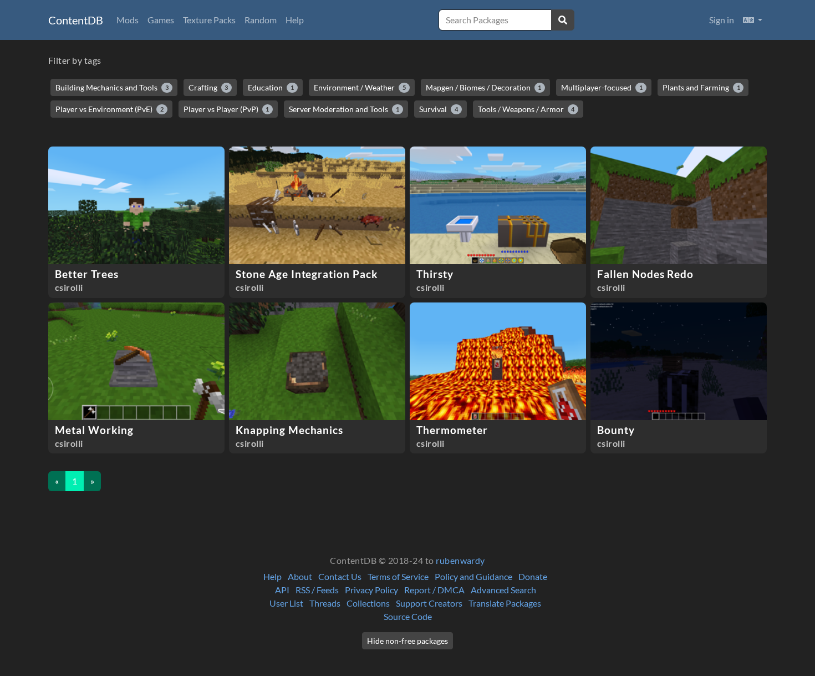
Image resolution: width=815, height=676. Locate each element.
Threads (324, 603)
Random (260, 19)
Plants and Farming (701, 87)
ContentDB (75, 20)
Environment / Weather (360, 87)
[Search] (562, 20)
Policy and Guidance (473, 576)
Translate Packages (504, 603)
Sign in (721, 19)
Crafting (208, 87)
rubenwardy (460, 560)
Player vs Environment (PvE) (109, 109)
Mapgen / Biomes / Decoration (484, 87)
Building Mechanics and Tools (112, 87)
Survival (438, 109)
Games (160, 19)
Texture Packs (209, 19)
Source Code (408, 616)
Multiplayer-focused (602, 87)
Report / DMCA (434, 589)
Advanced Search (503, 589)
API (282, 589)
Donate (532, 576)
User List (286, 603)
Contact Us (339, 576)
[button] (752, 20)
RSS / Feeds (317, 589)
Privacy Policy (371, 589)
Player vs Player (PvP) (226, 109)
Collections (368, 603)
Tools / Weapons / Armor (526, 109)
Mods (127, 19)
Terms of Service (398, 576)
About (300, 576)
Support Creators (429, 603)
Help (295, 19)
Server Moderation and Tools (344, 109)
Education (271, 87)
